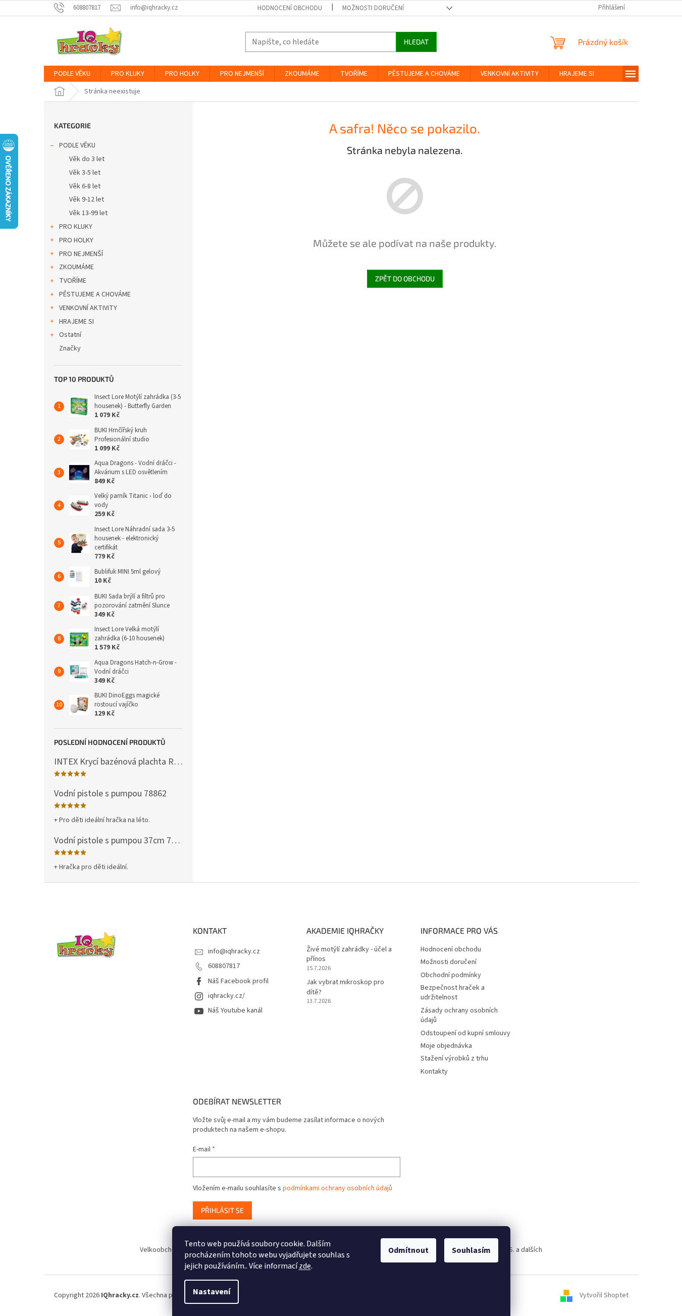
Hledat (416, 41)
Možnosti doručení (373, 8)
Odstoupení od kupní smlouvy (465, 1033)
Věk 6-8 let (84, 186)
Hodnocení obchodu (289, 8)
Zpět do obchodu (405, 278)
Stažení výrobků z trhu (454, 1058)
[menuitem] (72, 74)
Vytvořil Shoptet (604, 1295)
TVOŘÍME (72, 281)
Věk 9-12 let (86, 199)
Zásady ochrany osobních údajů (459, 1015)
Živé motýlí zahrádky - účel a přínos (349, 954)
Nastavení (211, 1291)
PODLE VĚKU (77, 145)
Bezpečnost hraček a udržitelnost (453, 992)
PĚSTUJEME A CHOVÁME (95, 294)
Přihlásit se (222, 1210)
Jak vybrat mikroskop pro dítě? (345, 987)
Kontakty (434, 1072)
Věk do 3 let (86, 159)
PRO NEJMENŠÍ (81, 254)
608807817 (224, 966)
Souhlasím (471, 1250)
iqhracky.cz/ (226, 996)
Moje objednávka (446, 1046)
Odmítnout (408, 1250)
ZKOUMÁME (76, 267)
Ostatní (70, 335)
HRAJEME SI (76, 322)
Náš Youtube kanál (235, 1010)
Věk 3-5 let (84, 173)
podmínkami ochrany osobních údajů (337, 1188)
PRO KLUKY (75, 227)
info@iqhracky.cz (234, 951)
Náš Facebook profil (238, 981)
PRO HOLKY (76, 240)
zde (305, 1266)
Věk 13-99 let (88, 213)
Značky (70, 348)
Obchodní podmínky (451, 975)
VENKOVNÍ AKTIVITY (88, 308)
